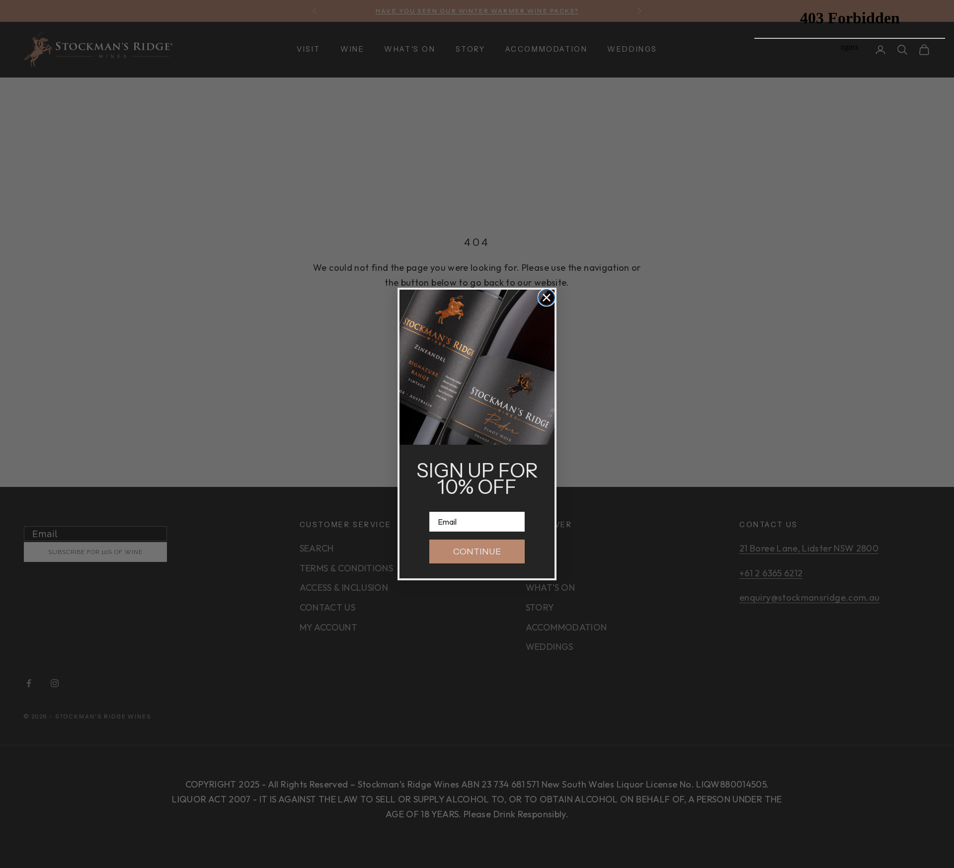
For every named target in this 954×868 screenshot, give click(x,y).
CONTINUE (477, 551)
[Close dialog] (547, 298)
